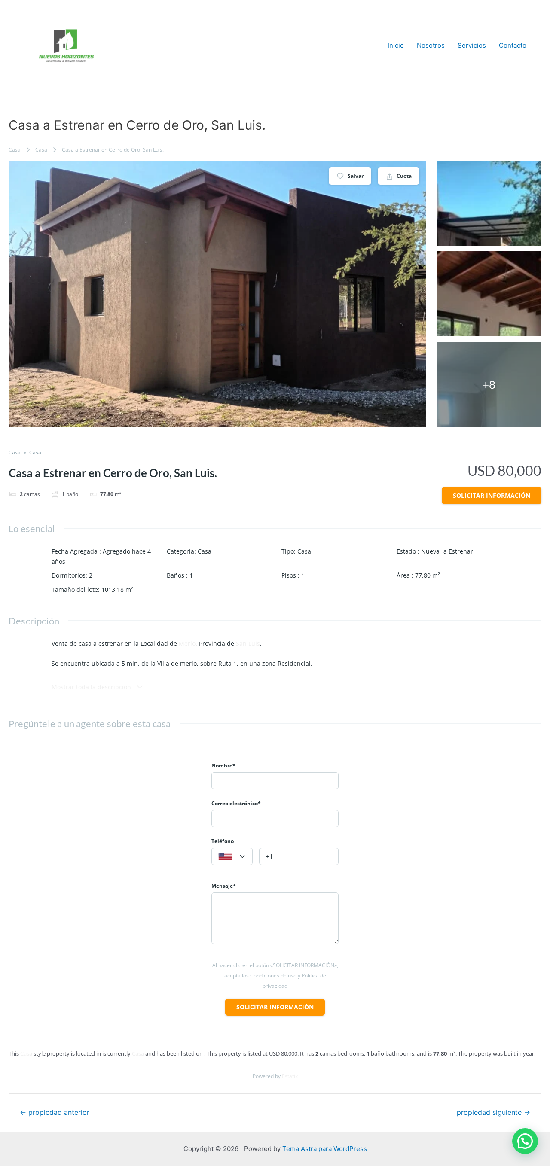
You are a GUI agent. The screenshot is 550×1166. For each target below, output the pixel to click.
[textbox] (232, 856)
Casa (15, 149)
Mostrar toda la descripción (92, 687)
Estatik (290, 1076)
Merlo (187, 643)
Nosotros (431, 45)
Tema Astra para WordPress (324, 1149)
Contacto (512, 45)
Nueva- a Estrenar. (448, 551)
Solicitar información (491, 495)
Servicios (472, 45)
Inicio (396, 45)
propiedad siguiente (493, 1112)
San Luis (248, 643)
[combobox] (232, 856)
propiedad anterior (54, 1112)
